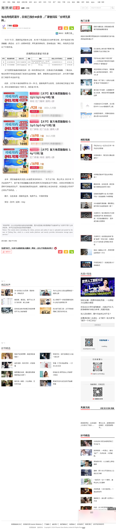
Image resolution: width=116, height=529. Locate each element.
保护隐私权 (63, 524)
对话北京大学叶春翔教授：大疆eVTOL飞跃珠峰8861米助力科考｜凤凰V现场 (97, 308)
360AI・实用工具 (65, 33)
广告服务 (47, 524)
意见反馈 (80, 524)
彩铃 (109, 408)
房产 (54, 2)
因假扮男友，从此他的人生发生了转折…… (89, 424)
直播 (18, 2)
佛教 (78, 2)
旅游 (73, 2)
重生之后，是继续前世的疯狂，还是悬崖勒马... (107, 425)
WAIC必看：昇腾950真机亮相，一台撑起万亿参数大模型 (97, 301)
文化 (68, 2)
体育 (40, 2)
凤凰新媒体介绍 (16, 524)
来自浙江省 (18, 28)
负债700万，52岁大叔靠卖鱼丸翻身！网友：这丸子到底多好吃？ (27, 248)
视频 (13, 2)
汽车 (49, 2)
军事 (64, 2)
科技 (59, 2)
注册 (99, 2)
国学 (83, 2)
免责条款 (72, 524)
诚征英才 (55, 524)
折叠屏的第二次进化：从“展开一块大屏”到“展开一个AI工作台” (98, 319)
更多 (92, 2)
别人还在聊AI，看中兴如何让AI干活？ (96, 313)
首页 (4, 2)
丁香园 (9, 26)
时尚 (45, 2)
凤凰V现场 (86, 273)
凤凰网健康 (103, 340)
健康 (22, 8)
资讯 (8, 2)
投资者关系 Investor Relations (32, 524)
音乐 (105, 408)
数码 (87, 2)
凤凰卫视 (24, 2)
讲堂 (102, 408)
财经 (30, 2)
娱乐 (35, 2)
